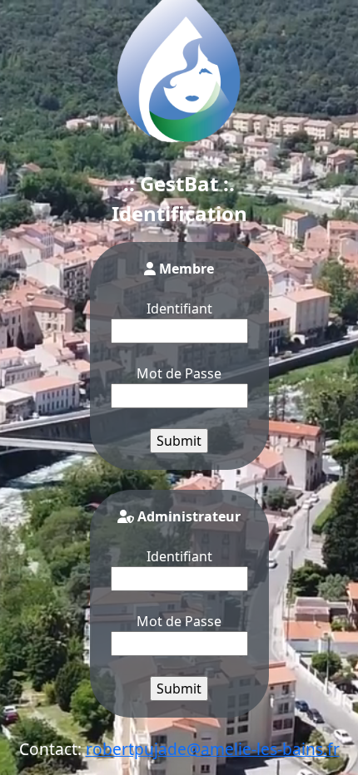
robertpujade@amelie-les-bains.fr (213, 749)
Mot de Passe (179, 373)
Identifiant (179, 308)
